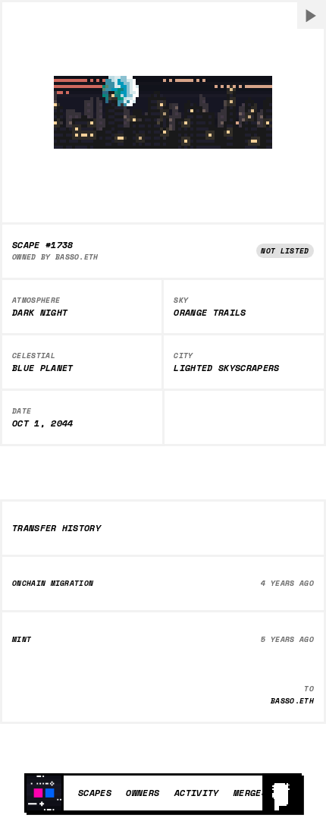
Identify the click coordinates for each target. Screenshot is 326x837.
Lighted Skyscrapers (226, 368)
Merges (250, 792)
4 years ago (287, 583)
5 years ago (287, 639)
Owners (142, 792)
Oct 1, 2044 (43, 423)
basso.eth (77, 257)
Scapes (94, 792)
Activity (196, 792)
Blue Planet (43, 368)
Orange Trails (210, 313)
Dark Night (39, 313)
